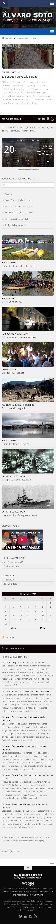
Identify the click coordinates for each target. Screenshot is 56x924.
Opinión (5, 369)
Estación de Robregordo (14, 408)
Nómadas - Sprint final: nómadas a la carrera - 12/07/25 (25, 691)
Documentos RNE (10, 476)
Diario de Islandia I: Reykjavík (16, 443)
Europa (5, 72)
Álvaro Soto (28, 888)
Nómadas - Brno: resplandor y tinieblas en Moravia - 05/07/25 (24, 719)
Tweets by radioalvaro (11, 851)
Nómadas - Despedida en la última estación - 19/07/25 (25, 662)
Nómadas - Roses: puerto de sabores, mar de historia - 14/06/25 (25, 806)
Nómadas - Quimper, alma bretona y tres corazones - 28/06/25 (24, 748)
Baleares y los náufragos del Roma (18, 212)
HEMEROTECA (8, 580)
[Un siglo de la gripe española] (28, 461)
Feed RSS (10, 637)
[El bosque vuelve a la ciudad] (28, 56)
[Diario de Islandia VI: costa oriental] (28, 247)
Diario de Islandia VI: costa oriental (19, 265)
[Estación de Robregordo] (28, 390)
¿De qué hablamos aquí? (12, 562)
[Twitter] (39, 119)
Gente (18, 334)
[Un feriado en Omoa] (28, 283)
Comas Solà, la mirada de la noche (18, 200)
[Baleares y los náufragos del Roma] (28, 497)
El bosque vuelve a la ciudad (20, 76)
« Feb (13, 628)
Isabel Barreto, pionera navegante (18, 206)
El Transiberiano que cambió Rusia (19, 337)
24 (6, 619)
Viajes (13, 72)
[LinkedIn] (43, 119)
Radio (22, 476)
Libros (26, 334)
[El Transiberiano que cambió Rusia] (28, 319)
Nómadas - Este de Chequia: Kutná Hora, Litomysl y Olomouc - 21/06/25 (27, 777)
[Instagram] (48, 119)
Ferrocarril (8, 334)
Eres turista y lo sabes (13, 372)
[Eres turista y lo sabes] (28, 354)
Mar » (42, 628)
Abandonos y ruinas (11, 405)
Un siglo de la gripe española (16, 225)
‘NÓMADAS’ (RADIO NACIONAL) (15, 657)
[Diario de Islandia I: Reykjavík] (28, 425)
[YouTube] (52, 119)
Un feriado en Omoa (12, 301)
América (6, 298)
